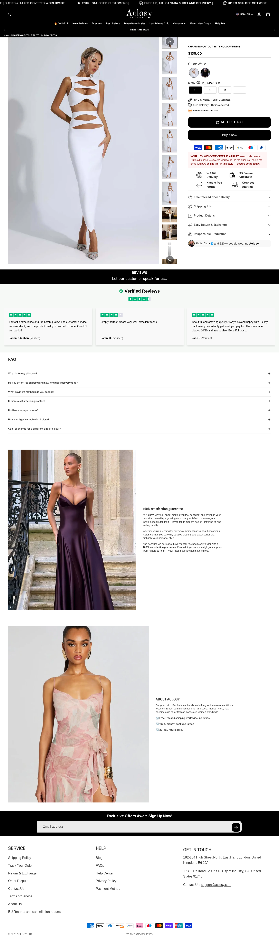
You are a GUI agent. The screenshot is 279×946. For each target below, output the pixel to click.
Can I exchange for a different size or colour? (34, 428)
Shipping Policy (19, 858)
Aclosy (21, 934)
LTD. (30, 934)
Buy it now (229, 135)
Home (6, 35)
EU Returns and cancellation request (34, 911)
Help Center (104, 873)
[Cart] (267, 14)
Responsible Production (210, 234)
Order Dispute (18, 881)
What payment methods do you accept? (31, 391)
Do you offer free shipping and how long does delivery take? (43, 382)
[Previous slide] (4, 29)
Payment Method (108, 888)
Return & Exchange (22, 873)
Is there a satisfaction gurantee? (26, 401)
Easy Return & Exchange (210, 224)
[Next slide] (274, 29)
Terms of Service (20, 896)
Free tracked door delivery (212, 197)
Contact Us (16, 888)
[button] (170, 41)
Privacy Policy (106, 881)
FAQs (100, 865)
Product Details (204, 215)
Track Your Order (20, 865)
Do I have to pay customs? (23, 410)
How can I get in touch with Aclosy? (28, 419)
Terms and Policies (139, 934)
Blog (99, 858)
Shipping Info (203, 206)
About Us (15, 904)
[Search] (9, 14)
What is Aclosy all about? (22, 373)
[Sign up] (236, 827)
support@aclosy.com (216, 885)
